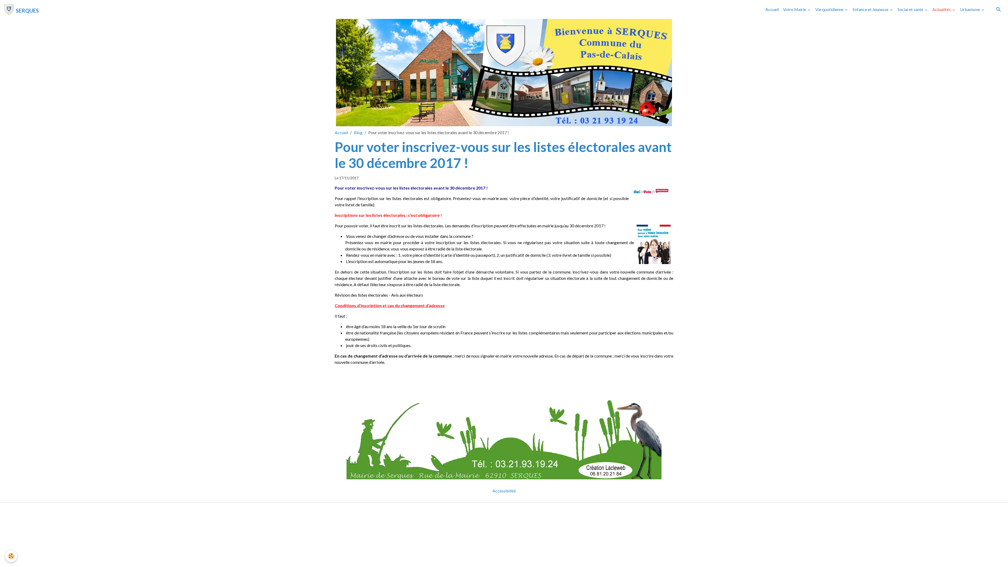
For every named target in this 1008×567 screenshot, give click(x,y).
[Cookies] (11, 556)
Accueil (772, 9)
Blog (358, 132)
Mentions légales (483, 509)
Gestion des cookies (522, 509)
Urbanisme (970, 9)
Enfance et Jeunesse (871, 9)
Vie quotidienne (829, 9)
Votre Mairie (795, 9)
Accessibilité (504, 490)
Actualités (942, 9)
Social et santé (910, 9)
